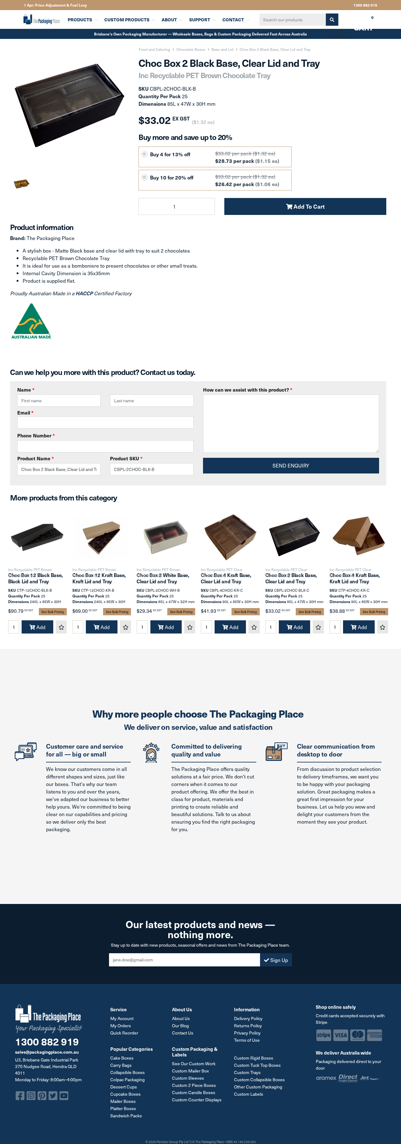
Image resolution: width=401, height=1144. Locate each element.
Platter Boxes (123, 1108)
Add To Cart (308, 206)
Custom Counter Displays (196, 1099)
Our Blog (180, 1025)
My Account (121, 1018)
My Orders (120, 1025)
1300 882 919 (365, 5)
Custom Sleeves (188, 1078)
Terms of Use (247, 1040)
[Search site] (332, 19)
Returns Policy (248, 1025)
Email (25, 412)
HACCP (85, 293)
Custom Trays (247, 1072)
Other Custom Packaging (258, 1086)
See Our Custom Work (194, 1063)
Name (25, 389)
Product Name (35, 458)
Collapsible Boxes (127, 1072)
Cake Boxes (121, 1058)
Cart (359, 21)
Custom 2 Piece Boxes (194, 1085)
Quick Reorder (124, 1032)
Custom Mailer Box (190, 1070)
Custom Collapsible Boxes (259, 1079)
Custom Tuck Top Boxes (257, 1065)
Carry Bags (121, 1065)
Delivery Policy (248, 1018)
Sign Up (278, 960)
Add (40, 627)
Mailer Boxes (123, 1101)
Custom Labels (248, 1094)
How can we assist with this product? (247, 389)
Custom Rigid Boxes (253, 1058)
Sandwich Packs (126, 1115)
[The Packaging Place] (41, 19)
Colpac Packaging (127, 1079)
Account (337, 36)
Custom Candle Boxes (193, 1092)
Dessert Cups (123, 1086)
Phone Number (36, 435)
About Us (181, 1018)
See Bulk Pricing (52, 611)
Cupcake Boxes (125, 1094)
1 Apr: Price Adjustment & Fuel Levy (55, 5)
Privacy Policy (247, 1032)
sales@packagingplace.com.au (47, 1052)
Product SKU (126, 458)
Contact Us (182, 1032)
